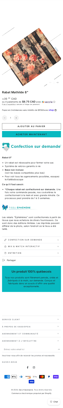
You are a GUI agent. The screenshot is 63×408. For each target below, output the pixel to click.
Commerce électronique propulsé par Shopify (31, 393)
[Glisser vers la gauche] (50, 82)
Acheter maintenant (31, 134)
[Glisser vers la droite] (57, 82)
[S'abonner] (59, 349)
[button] (31, 101)
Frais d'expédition (9, 104)
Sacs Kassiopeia (26, 390)
